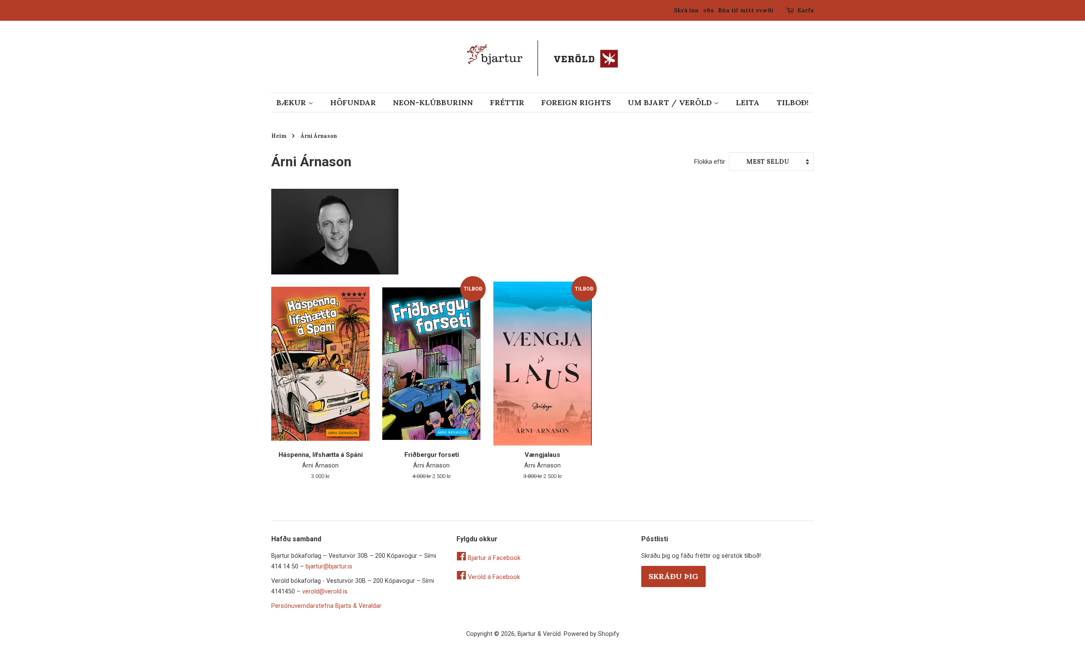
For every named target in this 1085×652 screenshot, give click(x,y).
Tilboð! (792, 102)
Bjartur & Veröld (539, 634)
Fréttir (507, 102)
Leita (748, 102)
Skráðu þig (673, 576)
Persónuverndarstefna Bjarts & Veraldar (326, 606)
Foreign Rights (576, 102)
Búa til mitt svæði (745, 10)
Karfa (805, 10)
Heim (279, 135)
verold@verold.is (325, 591)
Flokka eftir (709, 161)
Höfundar (353, 102)
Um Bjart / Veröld (671, 102)
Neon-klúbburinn (433, 102)
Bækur (292, 102)
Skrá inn (686, 10)
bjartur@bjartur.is (329, 566)
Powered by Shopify (591, 634)
